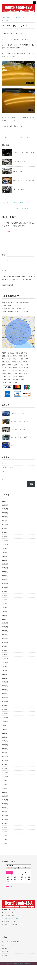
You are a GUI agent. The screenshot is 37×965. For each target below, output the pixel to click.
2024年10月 (5, 580)
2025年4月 (5, 556)
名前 (4, 255)
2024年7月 (5, 591)
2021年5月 (5, 713)
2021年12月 (5, 686)
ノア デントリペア (19, 162)
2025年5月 (5, 552)
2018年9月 (5, 839)
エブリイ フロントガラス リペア (18, 202)
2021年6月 (5, 709)
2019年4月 (5, 812)
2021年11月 (5, 690)
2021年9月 (5, 697)
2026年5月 (5, 509)
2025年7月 (5, 544)
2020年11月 (5, 737)
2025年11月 (5, 532)
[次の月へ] (29, 865)
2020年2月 (5, 772)
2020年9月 (5, 745)
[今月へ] (25, 865)
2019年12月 (5, 780)
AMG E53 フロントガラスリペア (23, 180)
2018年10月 (5, 835)
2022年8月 (5, 654)
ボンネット (20, 137)
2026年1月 (5, 524)
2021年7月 (5, 705)
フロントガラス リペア (8, 945)
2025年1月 (5, 568)
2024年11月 (5, 576)
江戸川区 (26, 137)
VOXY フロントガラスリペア (22, 171)
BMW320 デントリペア (18, 413)
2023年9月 (5, 611)
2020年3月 (5, 768)
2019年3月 (5, 815)
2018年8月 (5, 843)
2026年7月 (5, 501)
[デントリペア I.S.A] (18, 6)
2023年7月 (5, 619)
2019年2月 (5, 819)
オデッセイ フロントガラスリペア (21, 421)
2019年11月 (5, 784)
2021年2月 (5, 725)
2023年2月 (5, 638)
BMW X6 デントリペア (22, 208)
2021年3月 (5, 721)
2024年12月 (5, 572)
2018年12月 (5, 827)
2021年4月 (5, 717)
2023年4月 (5, 631)
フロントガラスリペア (8, 467)
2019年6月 (5, 804)
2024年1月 (5, 595)
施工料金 (4, 955)
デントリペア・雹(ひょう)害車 (10, 941)
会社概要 (4, 948)
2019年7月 (5, 800)
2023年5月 (5, 627)
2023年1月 (5, 642)
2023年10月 (5, 607)
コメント (6, 231)
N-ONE (7, 137)
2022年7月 (5, 658)
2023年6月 (5, 623)
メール (5, 261)
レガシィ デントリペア (18, 445)
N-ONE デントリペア (19, 17)
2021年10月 (5, 694)
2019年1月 (5, 823)
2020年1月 (5, 776)
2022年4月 (5, 670)
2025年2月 (5, 564)
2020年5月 (5, 760)
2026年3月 (5, 517)
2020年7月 (5, 753)
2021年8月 (5, 701)
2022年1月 (5, 682)
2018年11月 (5, 831)
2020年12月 (5, 733)
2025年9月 (5, 536)
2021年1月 (5, 729)
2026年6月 (5, 505)
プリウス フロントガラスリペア (23, 152)
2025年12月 (5, 528)
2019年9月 (5, 792)
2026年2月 (5, 521)
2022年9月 (5, 650)
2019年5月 (5, 808)
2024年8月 (5, 587)
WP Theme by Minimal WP (24, 963)
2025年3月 (5, 560)
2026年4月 (5, 513)
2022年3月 (5, 674)
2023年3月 (5, 635)
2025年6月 (5, 548)
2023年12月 (5, 599)
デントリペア (12, 137)
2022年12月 (5, 646)
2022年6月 (5, 662)
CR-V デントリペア (19, 189)
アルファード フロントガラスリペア (22, 437)
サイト (4, 270)
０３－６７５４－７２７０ (10, 918)
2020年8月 (5, 749)
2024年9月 (5, 583)
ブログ (4, 471)
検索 (3, 480)
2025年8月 (5, 540)
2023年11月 (5, 603)
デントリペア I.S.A (12, 963)
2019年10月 (5, 788)
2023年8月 (5, 615)
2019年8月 (5, 796)
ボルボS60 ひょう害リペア (19, 429)
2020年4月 (5, 764)
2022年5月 (5, 666)
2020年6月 (5, 756)
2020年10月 (5, 741)
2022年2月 (5, 678)
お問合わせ (5, 952)
